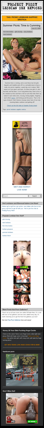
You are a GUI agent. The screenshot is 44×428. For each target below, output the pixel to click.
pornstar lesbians (7, 232)
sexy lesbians (28, 31)
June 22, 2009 (36, 28)
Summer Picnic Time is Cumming (21, 25)
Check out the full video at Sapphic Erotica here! (22, 105)
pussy (13, 98)
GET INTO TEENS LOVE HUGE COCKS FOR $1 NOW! (22, 345)
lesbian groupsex (7, 229)
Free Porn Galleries (14, 320)
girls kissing (18, 31)
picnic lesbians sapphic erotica (16, 109)
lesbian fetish (6, 235)
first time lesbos (8, 31)
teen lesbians (7, 34)
